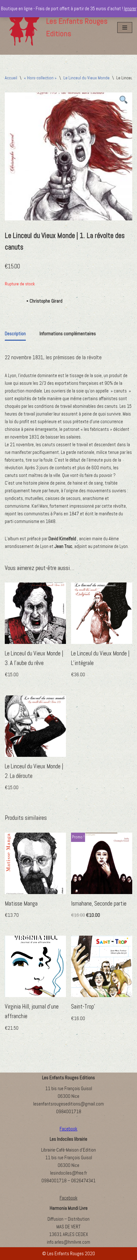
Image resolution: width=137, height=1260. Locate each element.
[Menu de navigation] (124, 27)
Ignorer (130, 8)
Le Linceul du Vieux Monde (86, 78)
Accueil (11, 78)
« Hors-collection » (40, 78)
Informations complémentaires (68, 333)
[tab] (15, 334)
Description (15, 333)
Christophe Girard (46, 301)
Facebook (68, 1198)
